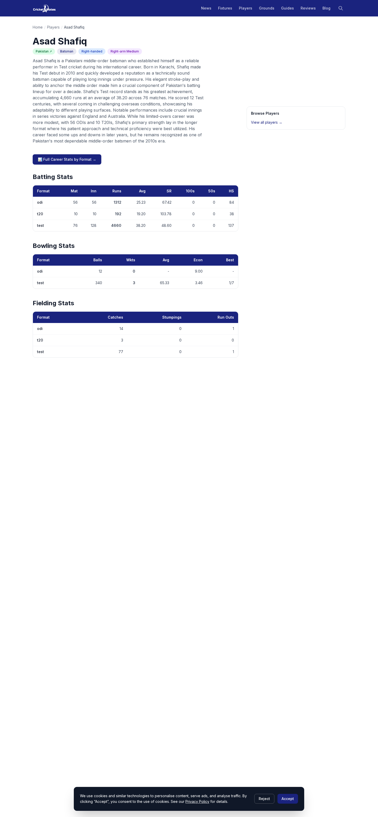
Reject (264, 798)
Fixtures (225, 8)
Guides (287, 8)
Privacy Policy (197, 801)
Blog (326, 8)
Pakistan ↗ (44, 51)
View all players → (266, 122)
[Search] (340, 8)
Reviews (308, 8)
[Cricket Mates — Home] (44, 8)
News (206, 8)
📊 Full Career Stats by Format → (67, 159)
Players (245, 8)
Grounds (266, 8)
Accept (288, 798)
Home (38, 27)
